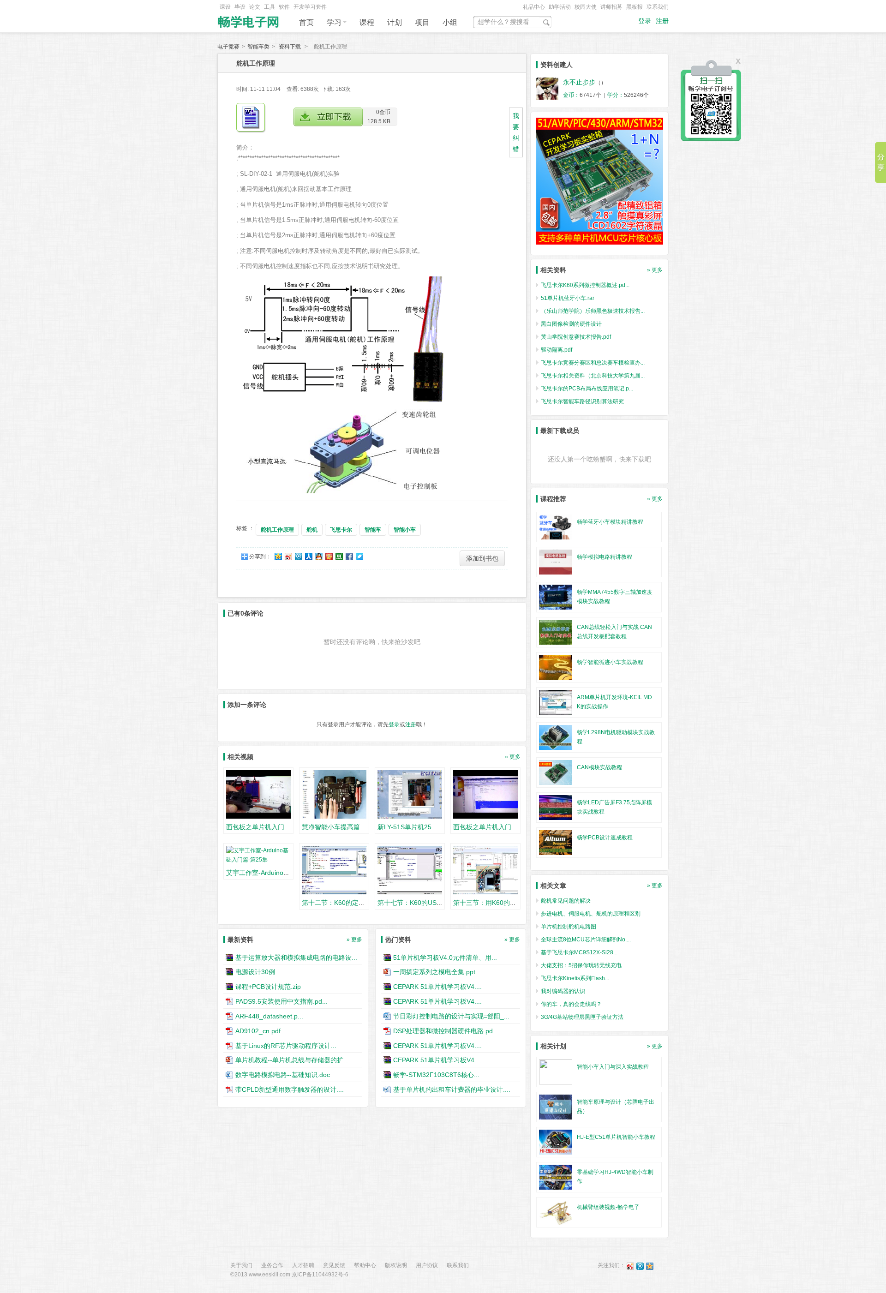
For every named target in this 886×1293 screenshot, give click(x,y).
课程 (366, 22)
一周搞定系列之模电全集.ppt (434, 972)
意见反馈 (334, 1265)
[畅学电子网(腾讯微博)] (640, 1266)
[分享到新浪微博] (288, 556)
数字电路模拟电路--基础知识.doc (282, 1074)
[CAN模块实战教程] (555, 772)
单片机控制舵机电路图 (568, 926)
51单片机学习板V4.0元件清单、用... (445, 957)
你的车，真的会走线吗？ (571, 1004)
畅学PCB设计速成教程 (605, 837)
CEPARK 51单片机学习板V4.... (437, 986)
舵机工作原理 (277, 530)
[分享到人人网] (308, 556)
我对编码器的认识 (563, 991)
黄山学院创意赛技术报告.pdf (576, 337)
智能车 (373, 530)
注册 (662, 21)
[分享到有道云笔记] (359, 556)
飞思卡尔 (341, 530)
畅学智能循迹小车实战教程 (610, 662)
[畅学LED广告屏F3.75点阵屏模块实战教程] (555, 807)
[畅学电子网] (249, 19)
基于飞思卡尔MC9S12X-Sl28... (579, 952)
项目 (422, 22)
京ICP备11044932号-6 (320, 1274)
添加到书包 (482, 558)
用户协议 (427, 1265)
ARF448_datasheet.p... (269, 1016)
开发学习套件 (310, 7)
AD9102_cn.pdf (258, 1031)
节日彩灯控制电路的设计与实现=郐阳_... (451, 1016)
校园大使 (586, 7)
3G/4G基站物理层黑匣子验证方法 (582, 1017)
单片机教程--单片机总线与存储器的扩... (292, 1060)
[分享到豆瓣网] (339, 556)
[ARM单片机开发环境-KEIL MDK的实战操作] (555, 702)
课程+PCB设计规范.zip (268, 986)
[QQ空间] (649, 1266)
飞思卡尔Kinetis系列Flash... (575, 978)
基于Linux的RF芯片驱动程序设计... (285, 1045)
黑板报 (634, 7)
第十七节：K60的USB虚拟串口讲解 (428, 902)
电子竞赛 (228, 46)
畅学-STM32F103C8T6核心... (436, 1074)
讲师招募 (611, 7)
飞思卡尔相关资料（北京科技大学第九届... (593, 375)
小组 (450, 22)
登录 (644, 21)
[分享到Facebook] (349, 556)
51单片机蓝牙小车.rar (567, 298)
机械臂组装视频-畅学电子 (608, 1207)
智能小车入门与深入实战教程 (613, 1067)
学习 (334, 22)
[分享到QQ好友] (318, 556)
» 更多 (513, 757)
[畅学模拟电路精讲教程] (555, 561)
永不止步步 (579, 82)
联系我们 (658, 7)
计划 (394, 22)
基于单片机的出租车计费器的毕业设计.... (451, 1089)
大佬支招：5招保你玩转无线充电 (581, 965)
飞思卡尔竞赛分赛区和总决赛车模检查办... (593, 362)
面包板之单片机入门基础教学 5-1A (276, 827)
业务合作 (272, 1265)
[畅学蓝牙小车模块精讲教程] (555, 526)
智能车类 (258, 46)
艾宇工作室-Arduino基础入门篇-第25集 (282, 872)
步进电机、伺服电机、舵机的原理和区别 (591, 913)
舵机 (311, 530)
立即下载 (328, 117)
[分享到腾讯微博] (298, 556)
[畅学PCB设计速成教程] (555, 842)
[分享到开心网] (328, 556)
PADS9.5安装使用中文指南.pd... (281, 1001)
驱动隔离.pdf (556, 350)
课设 (225, 7)
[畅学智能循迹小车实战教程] (555, 667)
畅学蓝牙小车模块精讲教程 (610, 522)
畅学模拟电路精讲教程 (604, 557)
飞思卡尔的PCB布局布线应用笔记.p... (587, 388)
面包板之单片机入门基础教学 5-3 (501, 827)
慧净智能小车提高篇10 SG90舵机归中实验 (363, 827)
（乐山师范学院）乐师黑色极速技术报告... (593, 311)
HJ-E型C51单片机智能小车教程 (616, 1137)
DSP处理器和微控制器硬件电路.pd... (445, 1031)
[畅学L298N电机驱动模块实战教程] (555, 737)
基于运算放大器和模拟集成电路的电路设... (296, 957)
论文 (254, 7)
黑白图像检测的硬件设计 (571, 324)
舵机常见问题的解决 (566, 901)
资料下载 (290, 46)
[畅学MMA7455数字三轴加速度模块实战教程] (555, 596)
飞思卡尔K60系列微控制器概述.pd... (585, 285)
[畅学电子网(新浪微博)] (630, 1266)
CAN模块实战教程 (599, 767)
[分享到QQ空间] (278, 556)
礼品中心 (534, 7)
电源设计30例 (255, 972)
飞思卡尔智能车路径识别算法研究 (582, 401)
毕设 (239, 7)
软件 (284, 7)
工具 (269, 7)
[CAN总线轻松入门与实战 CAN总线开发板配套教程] (555, 632)
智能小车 (405, 530)
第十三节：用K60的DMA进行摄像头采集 (511, 902)
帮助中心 (365, 1265)
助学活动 (560, 7)
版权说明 (396, 1265)
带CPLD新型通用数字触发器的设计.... (289, 1089)
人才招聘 (303, 1265)
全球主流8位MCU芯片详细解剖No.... (586, 939)
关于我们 (241, 1265)
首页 (306, 22)
